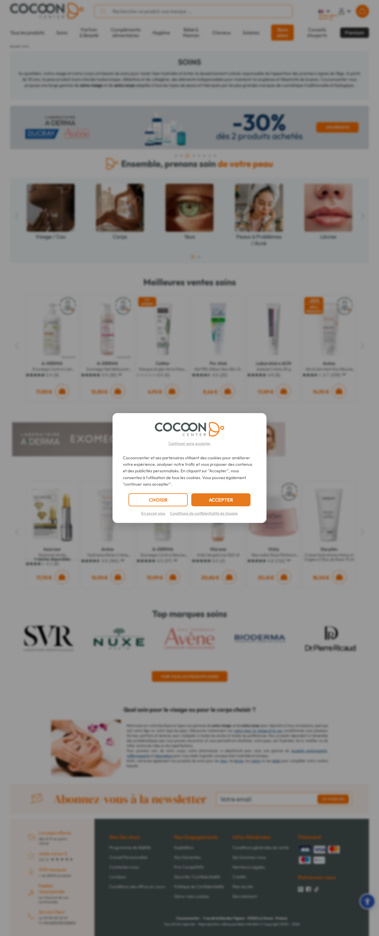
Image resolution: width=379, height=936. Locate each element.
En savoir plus (153, 513)
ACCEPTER (221, 500)
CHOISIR (158, 500)
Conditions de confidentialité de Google (204, 513)
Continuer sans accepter (189, 443)
